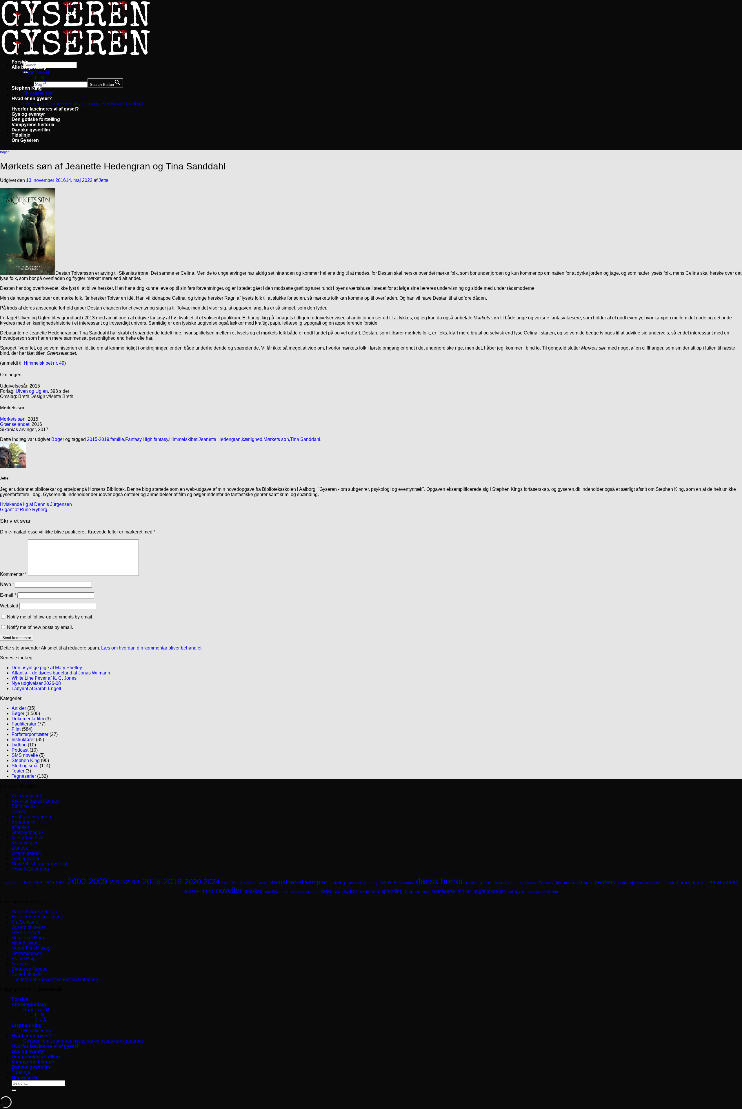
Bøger (4, 152)
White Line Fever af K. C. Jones (44, 678)
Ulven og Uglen (32, 391)
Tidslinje (21, 135)
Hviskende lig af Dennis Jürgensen (36, 504)
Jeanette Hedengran (220, 439)
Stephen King (27, 88)
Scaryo (19, 963)
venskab (534, 891)
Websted (9, 605)
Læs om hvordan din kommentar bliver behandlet (151, 647)
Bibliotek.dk (24, 806)
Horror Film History (31, 948)
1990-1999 (55, 882)
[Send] (14, 1090)
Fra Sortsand (25, 922)
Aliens (263, 883)
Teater (18, 770)
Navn (7, 584)
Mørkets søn (13, 419)
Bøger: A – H (36, 72)
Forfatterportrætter (30, 734)
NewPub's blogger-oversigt (39, 863)
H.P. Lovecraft (26, 932)
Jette (103, 180)
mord (207, 891)
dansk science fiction (486, 882)
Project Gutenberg (30, 868)
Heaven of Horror (29, 937)
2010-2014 (125, 882)
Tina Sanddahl (305, 439)
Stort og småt (25, 765)
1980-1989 (31, 882)
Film (16, 729)
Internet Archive (27, 837)
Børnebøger (403, 883)
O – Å (40, 82)
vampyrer (517, 891)
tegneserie (443, 891)
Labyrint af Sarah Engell (36, 688)
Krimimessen (25, 842)
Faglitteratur (24, 723)
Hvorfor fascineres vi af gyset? (45, 108)
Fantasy (133, 439)
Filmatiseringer (38, 93)
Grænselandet (14, 424)
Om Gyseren (25, 140)
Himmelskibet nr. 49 (44, 363)
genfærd (605, 882)
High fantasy (155, 439)
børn (385, 882)
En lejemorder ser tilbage (37, 916)
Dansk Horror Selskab (34, 911)
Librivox (20, 848)
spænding (392, 891)
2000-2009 (87, 881)
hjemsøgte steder (646, 883)
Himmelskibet (183, 439)
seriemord (369, 891)
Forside (20, 61)
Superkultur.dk (26, 974)
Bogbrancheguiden (31, 816)
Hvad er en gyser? (32, 98)
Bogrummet (23, 821)
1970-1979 (9, 883)
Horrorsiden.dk (27, 953)
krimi (698, 882)
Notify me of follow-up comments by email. (50, 616)
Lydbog (19, 744)
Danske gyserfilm (31, 129)
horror (669, 883)
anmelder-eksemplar (298, 882)
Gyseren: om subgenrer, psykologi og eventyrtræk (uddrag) (83, 103)
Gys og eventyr (28, 114)
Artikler (19, 708)
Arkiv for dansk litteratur (36, 801)
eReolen (20, 827)
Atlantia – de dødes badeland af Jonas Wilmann (61, 672)
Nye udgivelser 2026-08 (36, 683)
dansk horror (439, 881)
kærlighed (252, 439)
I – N (39, 77)
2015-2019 (98, 439)
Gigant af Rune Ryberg (23, 509)
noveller (229, 890)
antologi (338, 882)
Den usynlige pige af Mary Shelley (47, 667)
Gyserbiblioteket (28, 927)
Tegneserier (24, 776)
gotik (622, 882)
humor (683, 882)
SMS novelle (25, 755)
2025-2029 (229, 883)
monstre (190, 891)
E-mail (8, 595)
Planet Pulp (24, 958)
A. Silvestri (248, 883)
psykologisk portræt (304, 891)
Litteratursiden (26, 853)
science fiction (339, 891)
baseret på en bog (363, 883)
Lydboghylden (26, 858)
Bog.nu (19, 811)
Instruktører (23, 739)
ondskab (253, 891)
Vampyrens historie (33, 124)
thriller (464, 891)
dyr (522, 883)
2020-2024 (202, 882)
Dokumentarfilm (28, 718)
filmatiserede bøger (574, 882)
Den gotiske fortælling (36, 119)
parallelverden (276, 892)
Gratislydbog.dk (28, 832)
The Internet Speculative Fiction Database (55, 979)
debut (512, 883)
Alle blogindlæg (29, 67)
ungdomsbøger (489, 891)
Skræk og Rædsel (30, 969)
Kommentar (13, 574)
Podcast (20, 750)
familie (117, 439)
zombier (551, 891)
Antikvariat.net (26, 795)
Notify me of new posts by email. (40, 627)
